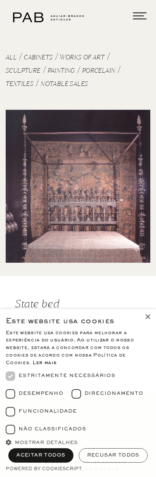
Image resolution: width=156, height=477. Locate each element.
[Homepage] (49, 17)
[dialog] (78, 393)
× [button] (147, 317)
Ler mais (44, 363)
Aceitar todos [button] (40, 455)
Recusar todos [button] (113, 455)
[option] (78, 186)
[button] (78, 441)
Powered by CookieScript (44, 469)
